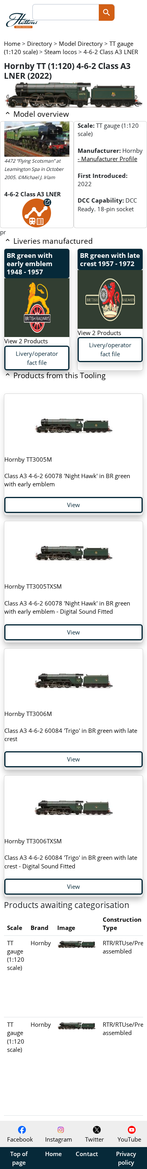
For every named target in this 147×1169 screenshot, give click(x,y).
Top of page (18, 1158)
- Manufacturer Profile (107, 159)
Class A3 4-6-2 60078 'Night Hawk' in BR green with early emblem (67, 471)
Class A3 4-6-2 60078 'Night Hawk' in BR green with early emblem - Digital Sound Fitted (67, 598)
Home (53, 1154)
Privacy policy (126, 1158)
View (73, 505)
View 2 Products (26, 341)
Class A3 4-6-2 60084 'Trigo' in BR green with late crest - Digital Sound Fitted (70, 853)
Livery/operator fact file (37, 358)
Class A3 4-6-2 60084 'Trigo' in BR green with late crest (70, 726)
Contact (87, 1154)
